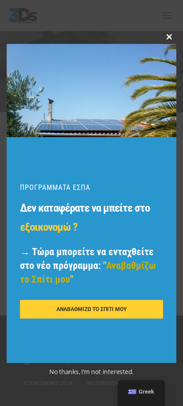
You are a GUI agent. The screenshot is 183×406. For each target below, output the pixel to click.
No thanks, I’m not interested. (91, 371)
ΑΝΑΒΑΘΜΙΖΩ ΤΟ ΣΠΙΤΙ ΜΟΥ (91, 309)
